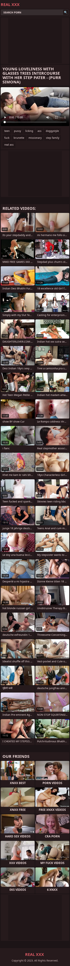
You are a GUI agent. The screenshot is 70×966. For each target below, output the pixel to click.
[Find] (65, 12)
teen (7, 131)
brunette (19, 137)
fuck (6, 137)
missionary (35, 137)
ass (39, 131)
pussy (17, 131)
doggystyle (52, 131)
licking (29, 131)
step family (52, 137)
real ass (9, 144)
